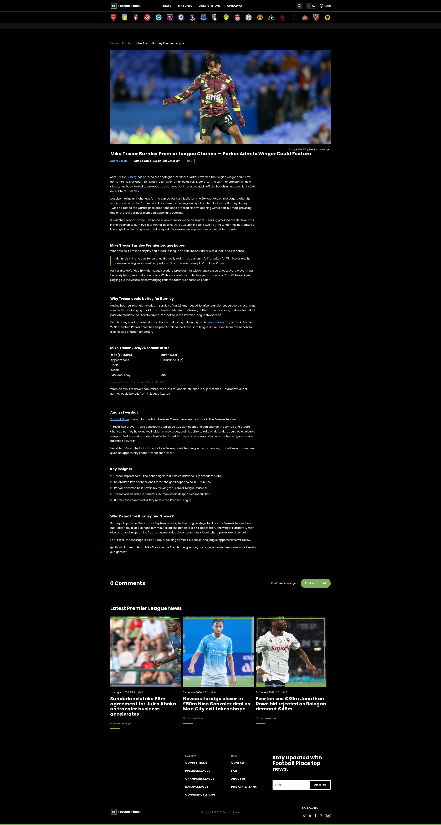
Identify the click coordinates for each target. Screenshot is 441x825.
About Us (238, 779)
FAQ (234, 771)
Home (114, 43)
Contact (238, 763)
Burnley (127, 43)
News (167, 6)
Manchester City (219, 322)
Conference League (200, 795)
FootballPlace (119, 419)
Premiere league (197, 771)
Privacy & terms (244, 787)
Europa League (196, 787)
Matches (185, 6)
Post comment (315, 583)
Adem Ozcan (118, 161)
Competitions (209, 6)
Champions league (199, 779)
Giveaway (235, 6)
